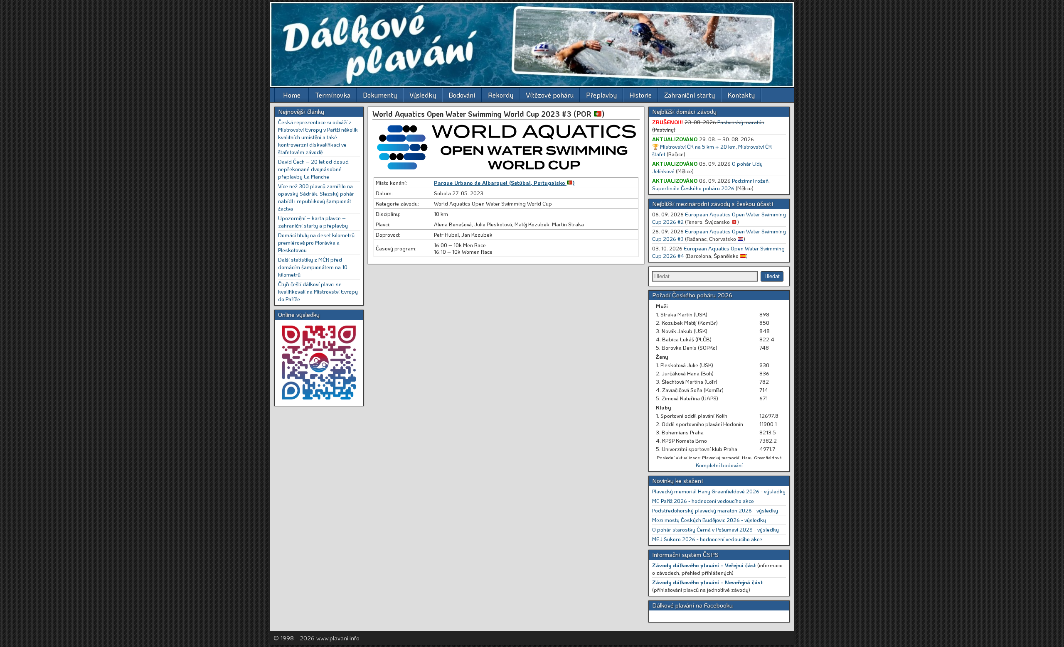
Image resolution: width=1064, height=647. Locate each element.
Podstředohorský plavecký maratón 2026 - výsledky (715, 510)
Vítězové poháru (550, 95)
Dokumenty (380, 95)
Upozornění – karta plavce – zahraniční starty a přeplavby (313, 221)
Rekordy (500, 95)
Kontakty (741, 95)
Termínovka (332, 95)
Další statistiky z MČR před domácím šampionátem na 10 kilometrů (312, 267)
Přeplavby (601, 95)
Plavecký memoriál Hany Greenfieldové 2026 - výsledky (719, 491)
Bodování (461, 95)
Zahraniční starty (689, 95)
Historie (640, 95)
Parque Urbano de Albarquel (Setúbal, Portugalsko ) (504, 182)
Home (291, 95)
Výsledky (422, 95)
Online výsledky (299, 314)
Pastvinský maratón (740, 121)
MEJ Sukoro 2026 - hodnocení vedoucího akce (707, 538)
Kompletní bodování (719, 464)
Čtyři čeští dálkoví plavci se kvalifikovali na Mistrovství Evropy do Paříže (318, 291)
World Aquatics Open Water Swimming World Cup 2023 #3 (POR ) (488, 114)
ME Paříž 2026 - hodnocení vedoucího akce (703, 500)
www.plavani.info (338, 638)
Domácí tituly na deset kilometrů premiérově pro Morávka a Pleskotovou (316, 242)
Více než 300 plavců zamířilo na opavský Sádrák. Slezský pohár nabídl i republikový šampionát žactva (316, 197)
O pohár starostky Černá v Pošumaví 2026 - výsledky (715, 529)
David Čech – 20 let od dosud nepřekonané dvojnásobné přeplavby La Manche (313, 169)
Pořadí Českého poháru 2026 (692, 295)
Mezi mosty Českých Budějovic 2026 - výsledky (709, 519)
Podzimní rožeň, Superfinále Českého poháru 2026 (711, 184)
